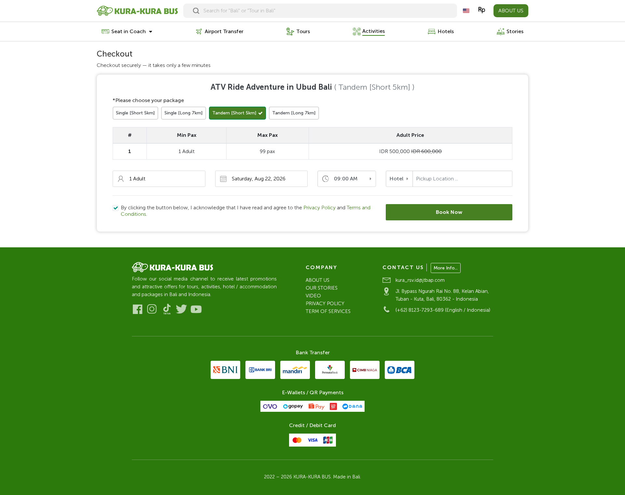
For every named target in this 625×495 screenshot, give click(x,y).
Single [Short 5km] (135, 113)
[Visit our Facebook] (137, 309)
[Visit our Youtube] (196, 309)
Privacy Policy (319, 207)
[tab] (135, 113)
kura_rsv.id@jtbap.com (420, 280)
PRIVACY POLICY (325, 303)
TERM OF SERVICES (328, 311)
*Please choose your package (148, 100)
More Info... (446, 268)
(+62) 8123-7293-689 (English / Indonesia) (443, 310)
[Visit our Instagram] (152, 309)
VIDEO (313, 296)
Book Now (449, 212)
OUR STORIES (322, 288)
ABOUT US (510, 10)
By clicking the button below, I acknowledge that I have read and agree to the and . (245, 210)
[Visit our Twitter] (181, 309)
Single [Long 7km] (183, 113)
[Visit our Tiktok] (167, 309)
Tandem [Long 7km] (294, 113)
